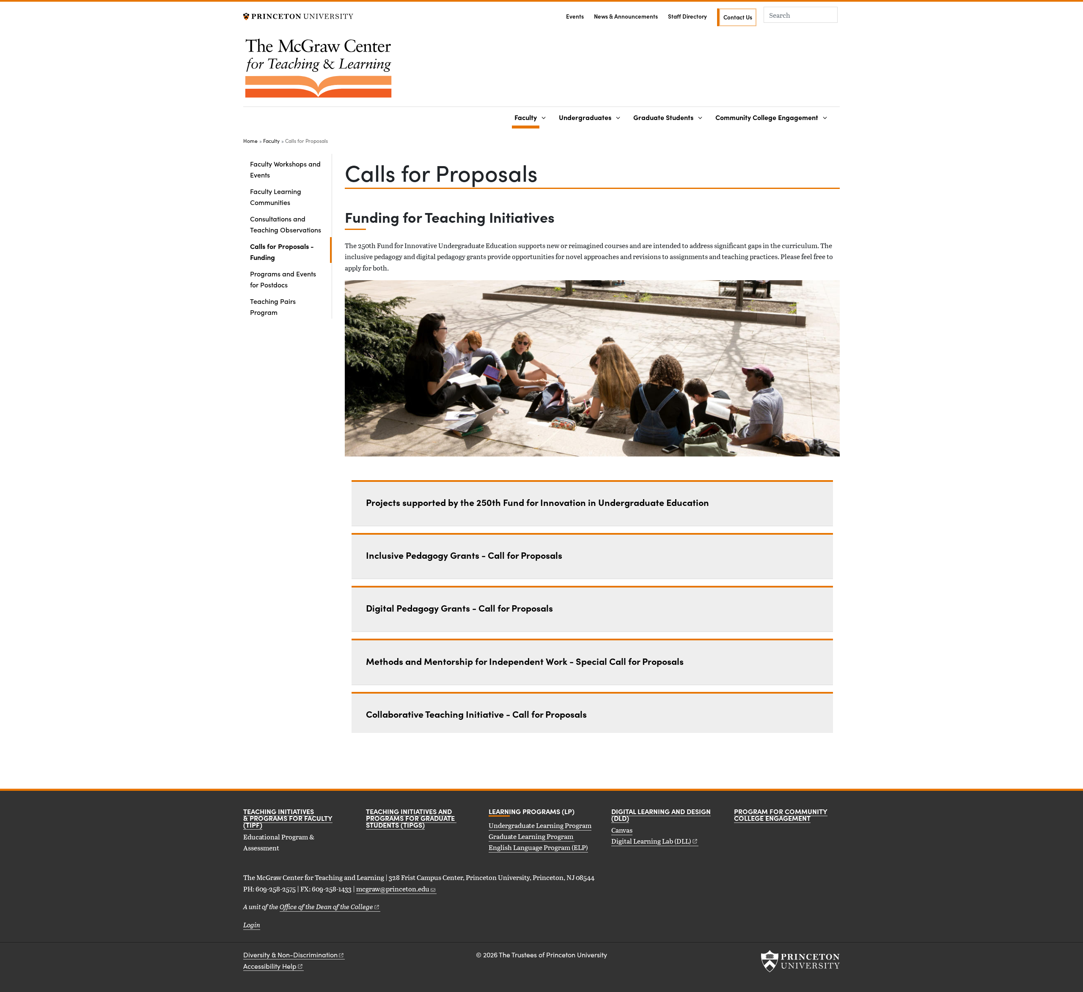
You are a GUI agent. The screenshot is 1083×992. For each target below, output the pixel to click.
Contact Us (737, 17)
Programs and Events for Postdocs (283, 279)
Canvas (621, 830)
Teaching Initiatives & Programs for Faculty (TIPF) (288, 817)
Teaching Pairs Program (273, 306)
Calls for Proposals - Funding (287, 251)
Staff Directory (687, 16)
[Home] (318, 71)
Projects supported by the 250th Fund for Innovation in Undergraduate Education (537, 502)
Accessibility (270, 966)
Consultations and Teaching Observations (285, 224)
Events (575, 16)
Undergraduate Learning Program (540, 825)
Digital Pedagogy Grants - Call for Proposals (459, 607)
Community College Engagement (766, 117)
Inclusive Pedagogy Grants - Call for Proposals (464, 555)
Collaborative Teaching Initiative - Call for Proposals (476, 714)
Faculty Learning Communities (275, 196)
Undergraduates (585, 117)
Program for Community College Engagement (780, 814)
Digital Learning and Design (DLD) (661, 814)
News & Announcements (626, 16)
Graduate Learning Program (531, 836)
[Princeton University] (298, 15)
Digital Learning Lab (651, 841)
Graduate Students (663, 117)
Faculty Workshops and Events (285, 169)
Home (250, 140)
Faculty (526, 117)
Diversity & (290, 954)
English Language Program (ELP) (538, 847)
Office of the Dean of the (326, 906)
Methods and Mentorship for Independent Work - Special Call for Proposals (525, 661)
